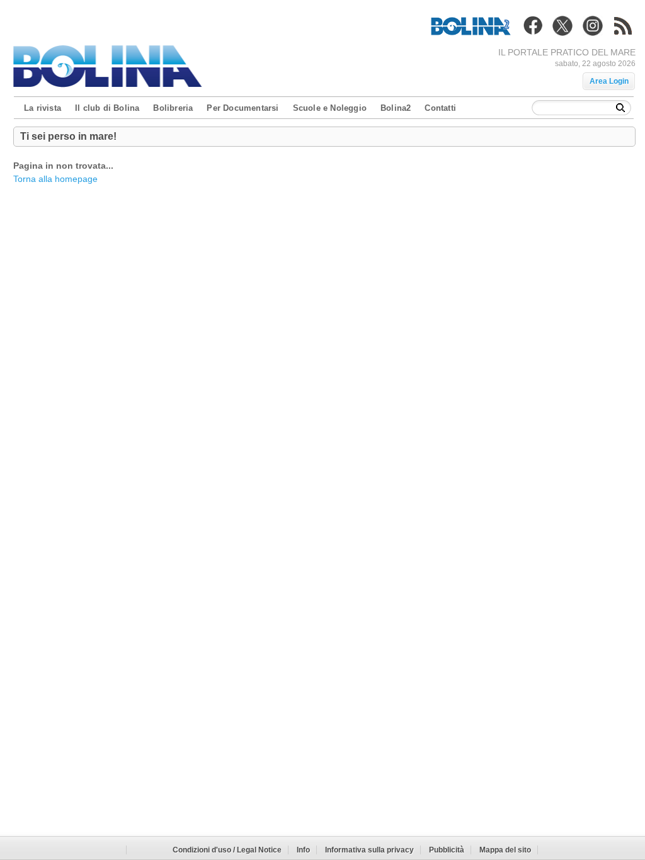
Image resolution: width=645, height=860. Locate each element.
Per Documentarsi (242, 108)
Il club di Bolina (107, 108)
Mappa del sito (505, 850)
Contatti (440, 108)
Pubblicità (446, 850)
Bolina (110, 62)
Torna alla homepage (55, 179)
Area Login (609, 81)
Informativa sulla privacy (369, 850)
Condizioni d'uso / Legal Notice (227, 850)
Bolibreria (173, 108)
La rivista (42, 108)
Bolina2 (395, 108)
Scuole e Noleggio (330, 108)
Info (303, 850)
